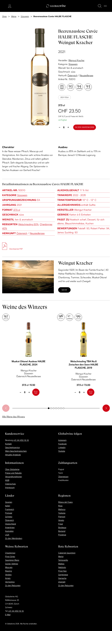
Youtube (61, 451)
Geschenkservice (12, 447)
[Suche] (100, 6)
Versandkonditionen (13, 476)
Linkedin (61, 447)
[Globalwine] (56, 6)
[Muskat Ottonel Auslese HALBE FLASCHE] (28, 339)
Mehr (64, 290)
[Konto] (9, 6)
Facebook (62, 444)
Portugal (8, 513)
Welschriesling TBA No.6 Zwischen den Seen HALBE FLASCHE (83, 364)
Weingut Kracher (76, 60)
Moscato (8, 567)
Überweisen (63, 476)
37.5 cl (16, 209)
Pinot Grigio (10, 556)
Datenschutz (10, 484)
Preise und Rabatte (13, 473)
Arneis (7, 578)
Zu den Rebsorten (12, 585)
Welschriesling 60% (28, 224)
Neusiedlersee (86, 75)
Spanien (8, 502)
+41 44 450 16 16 (21, 440)
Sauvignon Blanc (12, 560)
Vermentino (10, 582)
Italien (7, 505)
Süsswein (73, 64)
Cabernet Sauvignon (66, 553)
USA (7, 534)
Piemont (61, 516)
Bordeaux (62, 527)
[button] (48, 408)
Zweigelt (61, 582)
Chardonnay (10, 553)
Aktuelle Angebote (13, 454)
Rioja (60, 505)
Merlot (60, 556)
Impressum (10, 487)
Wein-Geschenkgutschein (16, 451)
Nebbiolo (62, 567)
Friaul (60, 524)
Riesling (8, 571)
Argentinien (10, 527)
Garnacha (62, 578)
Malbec (61, 563)
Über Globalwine (12, 469)
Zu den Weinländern (13, 538)
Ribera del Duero (65, 502)
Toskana (61, 513)
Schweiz (8, 516)
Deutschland (10, 524)
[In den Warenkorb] (36, 392)
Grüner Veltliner (11, 563)
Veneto (61, 520)
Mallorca (61, 509)
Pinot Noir (62, 571)
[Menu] (105, 6)
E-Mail (7, 614)
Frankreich (9, 509)
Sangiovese (63, 574)
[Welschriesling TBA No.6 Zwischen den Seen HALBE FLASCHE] (83, 339)
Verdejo (8, 574)
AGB (7, 480)
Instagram (62, 440)
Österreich (72, 75)
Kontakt (8, 444)
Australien (9, 531)
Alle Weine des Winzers (13, 416)
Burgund (61, 531)
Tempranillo (63, 560)
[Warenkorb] (5, 6)
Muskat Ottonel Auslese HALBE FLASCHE (28, 363)
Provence (62, 534)
